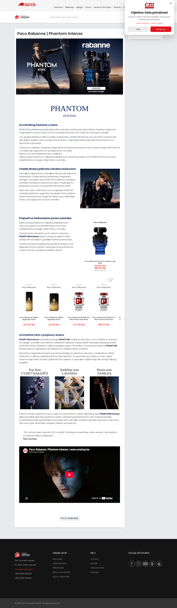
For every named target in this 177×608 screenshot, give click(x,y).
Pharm (117, 7)
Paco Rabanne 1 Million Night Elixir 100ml (29, 318)
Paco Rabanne (29, 287)
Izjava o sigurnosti (61, 576)
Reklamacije (58, 567)
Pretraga (94, 572)
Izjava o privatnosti (61, 572)
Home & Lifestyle (102, 7)
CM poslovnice (97, 567)
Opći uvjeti (57, 559)
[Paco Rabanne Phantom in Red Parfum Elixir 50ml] (104, 301)
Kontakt (93, 563)
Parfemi (58, 7)
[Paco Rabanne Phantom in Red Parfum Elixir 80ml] (79, 301)
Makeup (69, 7)
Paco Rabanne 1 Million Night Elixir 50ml (53, 318)
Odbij (138, 29)
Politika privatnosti (142, 23)
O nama (94, 559)
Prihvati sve (160, 29)
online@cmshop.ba (24, 569)
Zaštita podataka (157, 23)
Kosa (88, 7)
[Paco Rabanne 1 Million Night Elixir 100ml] (29, 301)
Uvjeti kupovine (59, 563)
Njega (79, 7)
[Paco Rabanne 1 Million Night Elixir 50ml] (54, 301)
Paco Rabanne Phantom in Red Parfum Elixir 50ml (104, 318)
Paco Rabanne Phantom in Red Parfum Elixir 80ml (79, 318)
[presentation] (105, 279)
